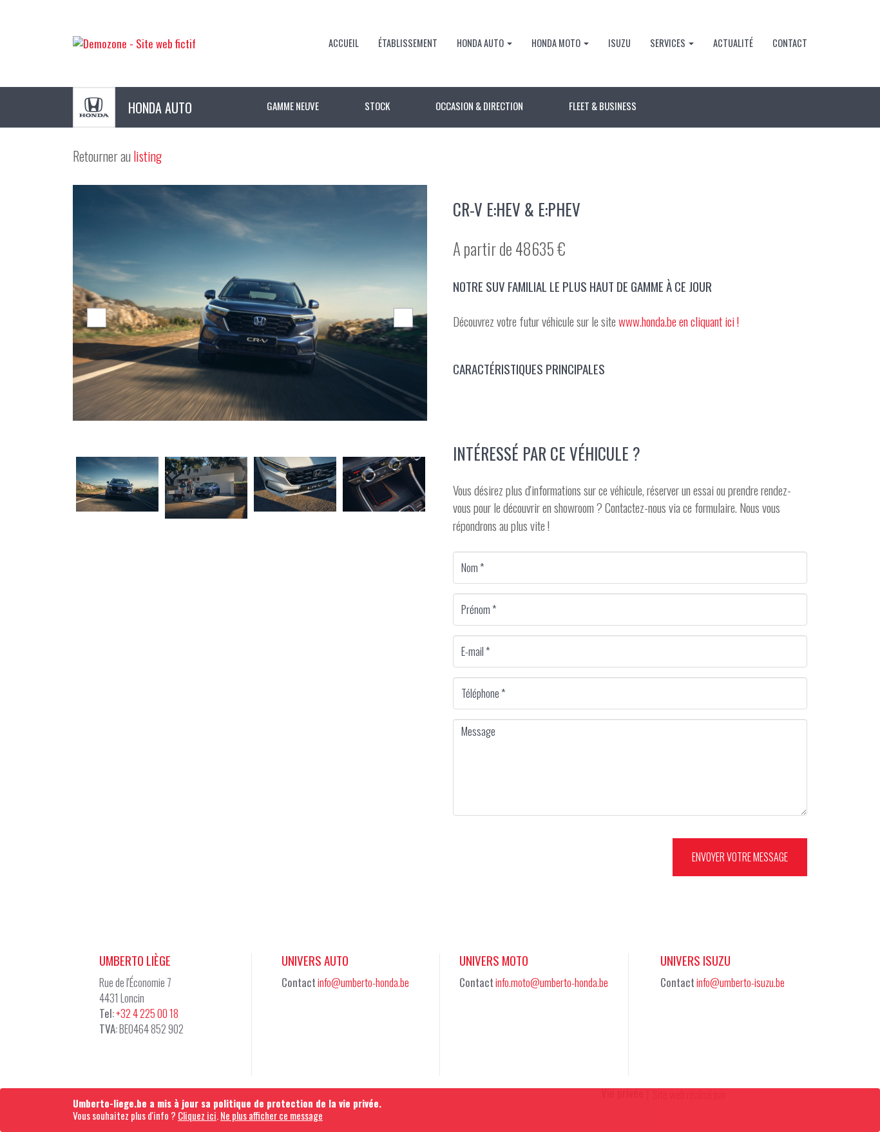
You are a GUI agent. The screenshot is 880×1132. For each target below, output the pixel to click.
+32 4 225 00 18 (147, 1013)
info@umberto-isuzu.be (740, 982)
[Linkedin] (326, 1019)
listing (147, 156)
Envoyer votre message (740, 857)
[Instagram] (504, 1019)
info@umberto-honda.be (363, 982)
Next (403, 317)
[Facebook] (295, 1019)
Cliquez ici (197, 1115)
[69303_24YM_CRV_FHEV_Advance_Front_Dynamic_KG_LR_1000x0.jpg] (250, 303)
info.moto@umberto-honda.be (551, 982)
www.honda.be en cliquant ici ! (678, 321)
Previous (96, 317)
